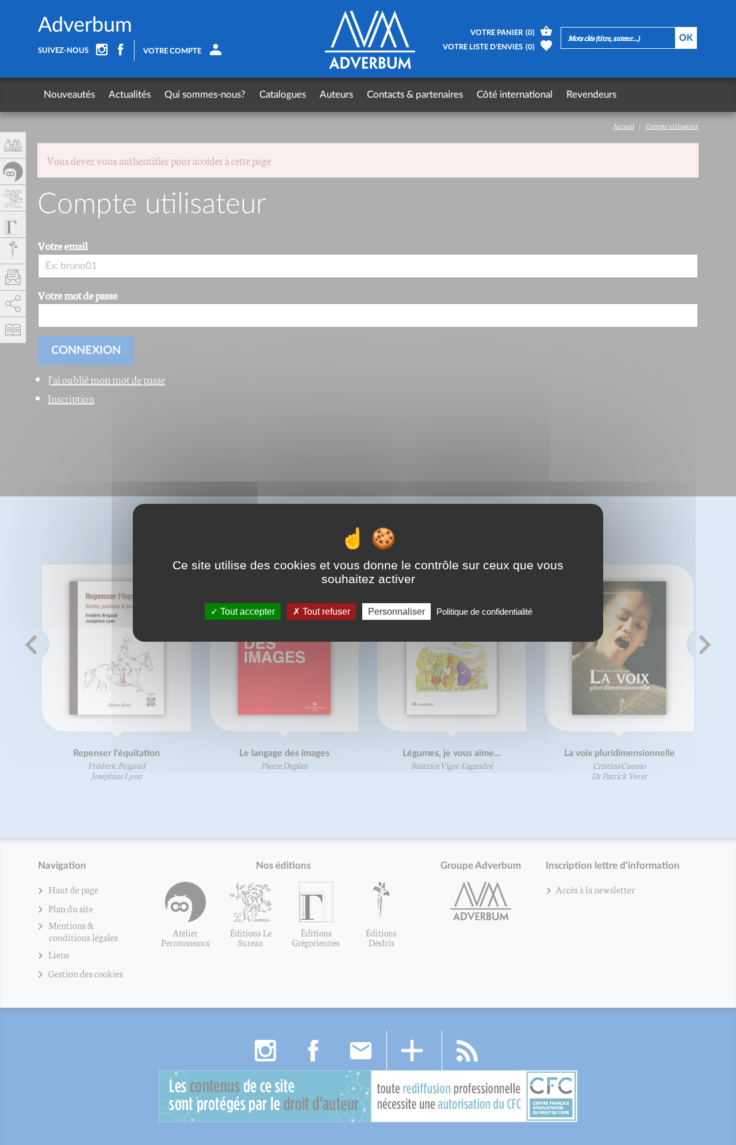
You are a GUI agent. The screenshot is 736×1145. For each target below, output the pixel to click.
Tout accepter (246, 611)
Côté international (515, 94)
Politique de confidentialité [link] (484, 611)
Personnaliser (396, 611)
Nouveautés (69, 94)
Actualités (130, 94)
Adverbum (85, 25)
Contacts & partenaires (415, 94)
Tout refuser (325, 611)
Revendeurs (591, 94)
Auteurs (336, 94)
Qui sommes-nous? (205, 94)
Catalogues (282, 94)
